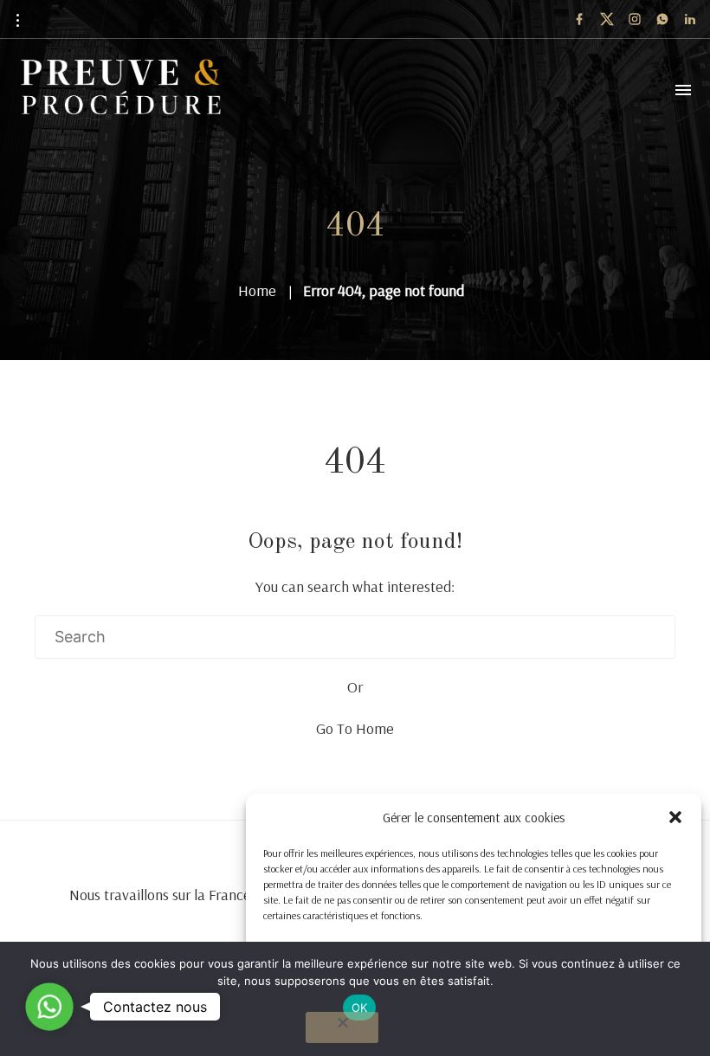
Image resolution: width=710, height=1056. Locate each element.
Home (257, 290)
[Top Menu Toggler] (683, 90)
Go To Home (355, 728)
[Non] (342, 1027)
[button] (675, 817)
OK (360, 1007)
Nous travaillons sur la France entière (184, 895)
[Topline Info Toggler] (17, 20)
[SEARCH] (653, 637)
